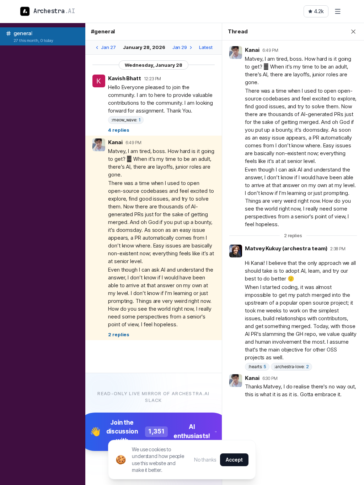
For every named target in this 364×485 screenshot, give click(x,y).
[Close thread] (353, 32)
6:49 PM (133, 142)
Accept (234, 460)
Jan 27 (108, 47)
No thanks (205, 460)
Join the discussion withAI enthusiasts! (150, 431)
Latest (206, 47)
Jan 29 (179, 47)
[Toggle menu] (337, 11)
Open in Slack (194, 78)
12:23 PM (152, 78)
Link (176, 78)
